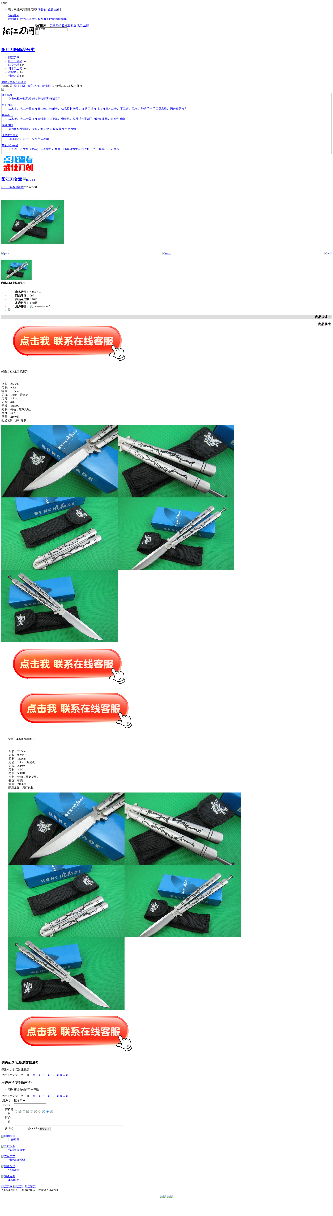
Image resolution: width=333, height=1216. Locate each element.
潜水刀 (101, 108)
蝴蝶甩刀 (47, 85)
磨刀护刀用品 (110, 149)
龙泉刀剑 (37, 128)
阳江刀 (18, 1186)
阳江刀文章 (11, 179)
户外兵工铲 (15, 149)
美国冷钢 (43, 138)
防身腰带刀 (47, 149)
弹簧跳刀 (66, 118)
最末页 (64, 1075)
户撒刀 (48, 128)
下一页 (55, 1075)
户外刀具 (7, 105)
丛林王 (66, 25)
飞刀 (80, 25)
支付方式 (9, 1156)
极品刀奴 (78, 108)
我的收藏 (49, 19)
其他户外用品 (10, 145)
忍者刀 (136, 108)
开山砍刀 (43, 108)
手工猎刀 (125, 108)
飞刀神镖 (95, 118)
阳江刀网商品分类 (18, 49)
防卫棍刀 (90, 108)
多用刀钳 (107, 118)
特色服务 (9, 1176)
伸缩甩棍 (25, 98)
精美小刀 (33, 85)
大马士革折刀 (28, 118)
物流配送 (9, 1166)
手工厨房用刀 (161, 108)
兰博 (86, 25)
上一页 (46, 1075)
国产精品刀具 (178, 108)
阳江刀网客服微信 (12, 187)
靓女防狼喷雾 (40, 98)
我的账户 (13, 15)
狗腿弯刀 (13, 72)
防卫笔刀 (55, 118)
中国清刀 (25, 128)
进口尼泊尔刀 (16, 138)
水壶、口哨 (62, 149)
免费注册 (53, 9)
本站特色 (13, 1180)
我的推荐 (61, 19)
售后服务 (9, 1146)
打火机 (85, 149)
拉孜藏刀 (58, 128)
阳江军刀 (30, 1186)
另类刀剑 (70, 128)
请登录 (42, 9)
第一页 (37, 1075)
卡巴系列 (31, 138)
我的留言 (37, 19)
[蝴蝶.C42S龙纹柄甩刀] (32, 250)
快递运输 (13, 1169)
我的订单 (25, 19)
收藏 (4, 3)
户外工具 (95, 149)
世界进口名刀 (10, 135)
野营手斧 (146, 108)
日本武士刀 (15, 68)
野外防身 (7, 95)
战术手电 (75, 149)
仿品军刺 (66, 108)
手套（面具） (31, 149)
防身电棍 (13, 64)
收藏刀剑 (7, 125)
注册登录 (13, 1139)
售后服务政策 (16, 1149)
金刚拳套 (119, 118)
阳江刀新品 (15, 61)
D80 (58, 25)
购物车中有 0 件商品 (13, 82)
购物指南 (9, 1136)
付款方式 (13, 75)
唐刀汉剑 (14, 128)
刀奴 (53, 25)
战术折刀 (14, 118)
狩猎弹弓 (55, 98)
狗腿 (73, 25)
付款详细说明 (16, 1159)
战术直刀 (14, 108)
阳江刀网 (13, 57)
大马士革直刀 (28, 108)
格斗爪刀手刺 (81, 118)
